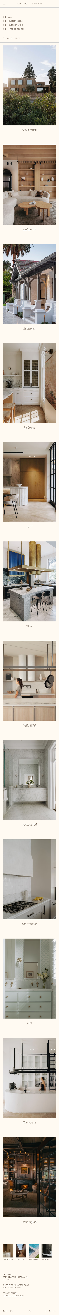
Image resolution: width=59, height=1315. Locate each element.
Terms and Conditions (13, 1296)
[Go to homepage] (29, 1311)
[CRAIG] (22, 4)
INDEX (17, 38)
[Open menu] (4, 4)
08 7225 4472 (8, 1274)
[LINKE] (37, 4)
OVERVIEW (7, 38)
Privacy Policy (10, 1293)
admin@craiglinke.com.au (15, 1277)
